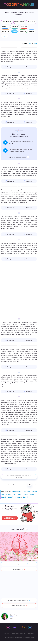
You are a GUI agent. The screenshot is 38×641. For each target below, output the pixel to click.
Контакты (31, 633)
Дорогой (10, 497)
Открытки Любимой (17, 529)
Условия (6, 633)
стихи (29, 43)
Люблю (34, 491)
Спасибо (25, 497)
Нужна (19, 494)
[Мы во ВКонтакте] (15, 628)
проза (35, 43)
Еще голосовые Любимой (17, 157)
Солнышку (17, 497)
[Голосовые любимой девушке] (4, 36)
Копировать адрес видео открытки (18, 600)
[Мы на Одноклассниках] (23, 628)
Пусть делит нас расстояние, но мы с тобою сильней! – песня (21, 150)
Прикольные (26, 491)
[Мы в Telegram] (30, 628)
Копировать (10, 67)
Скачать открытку (18, 569)
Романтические (16, 491)
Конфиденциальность (18, 633)
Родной (3, 497)
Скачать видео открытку (18, 605)
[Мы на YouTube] (8, 628)
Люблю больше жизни (8, 494)
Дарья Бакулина (15, 614)
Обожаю (25, 494)
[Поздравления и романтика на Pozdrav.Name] (19, 4)
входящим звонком (9, 517)
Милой (32, 494)
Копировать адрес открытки (18, 564)
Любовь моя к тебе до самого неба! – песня (21, 142)
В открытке (29, 67)
